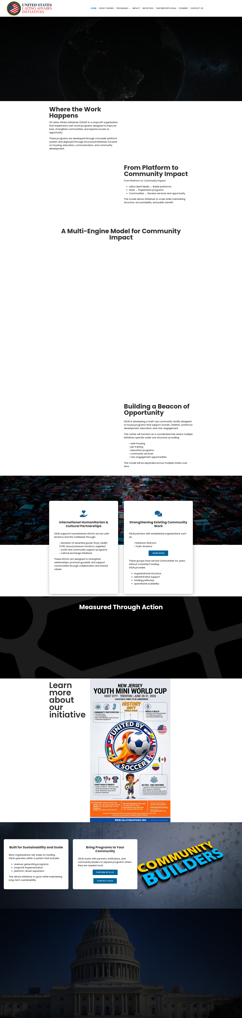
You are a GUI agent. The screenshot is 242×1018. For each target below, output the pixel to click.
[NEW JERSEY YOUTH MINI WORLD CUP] (130, 679)
